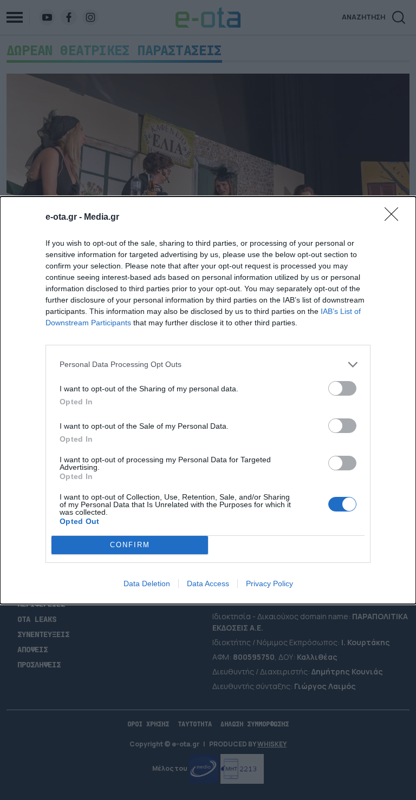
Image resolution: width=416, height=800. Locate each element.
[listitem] (208, 364)
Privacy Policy (269, 583)
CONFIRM (130, 545)
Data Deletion (146, 583)
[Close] (395, 217)
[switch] (342, 388)
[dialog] (208, 400)
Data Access (208, 583)
